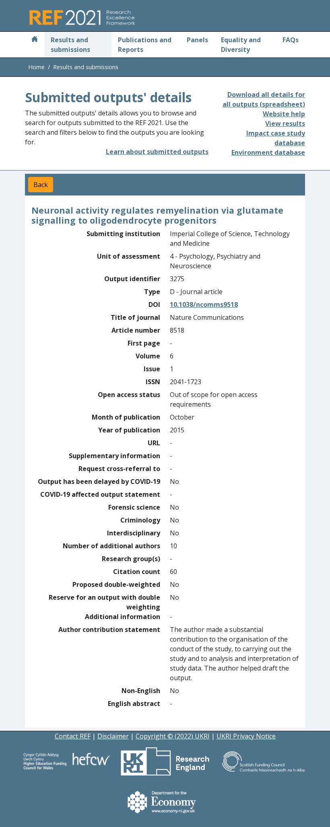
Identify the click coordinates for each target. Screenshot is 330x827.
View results (285, 123)
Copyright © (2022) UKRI (173, 736)
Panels (197, 39)
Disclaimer (113, 736)
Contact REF (73, 736)
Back (40, 184)
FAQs (291, 39)
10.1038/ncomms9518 (204, 304)
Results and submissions (70, 44)
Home (36, 67)
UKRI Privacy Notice (246, 736)
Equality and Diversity (241, 44)
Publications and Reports (144, 44)
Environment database (268, 152)
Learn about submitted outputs (157, 151)
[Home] (34, 40)
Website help (284, 113)
